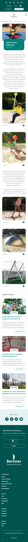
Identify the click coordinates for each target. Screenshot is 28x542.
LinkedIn (3, 511)
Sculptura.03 (6, 286)
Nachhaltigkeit (5, 488)
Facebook (3, 508)
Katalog (3, 523)
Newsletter (9, 6)
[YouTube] (10, 2)
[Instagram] (18, 2)
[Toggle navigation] (26, 15)
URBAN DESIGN (19, 178)
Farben (3, 476)
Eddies (16, 77)
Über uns (3, 494)
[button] (2, 539)
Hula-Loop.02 (6, 222)
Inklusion (3, 486)
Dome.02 (5, 254)
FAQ (2, 526)
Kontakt (3, 521)
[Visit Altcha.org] (15, 441)
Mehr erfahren (19, 331)
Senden (14, 446)
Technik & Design (5, 479)
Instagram (4, 513)
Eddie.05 (5, 125)
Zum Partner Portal (19, 9)
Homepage (5, 21)
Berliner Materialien (6, 483)
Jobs (16, 6)
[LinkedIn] (22, 2)
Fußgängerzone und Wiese (13, 185)
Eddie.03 (5, 165)
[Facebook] (14, 2)
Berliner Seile (4, 481)
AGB (2, 503)
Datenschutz (4, 501)
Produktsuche (5, 474)
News (10, 21)
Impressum (4, 498)
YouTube (3, 516)
